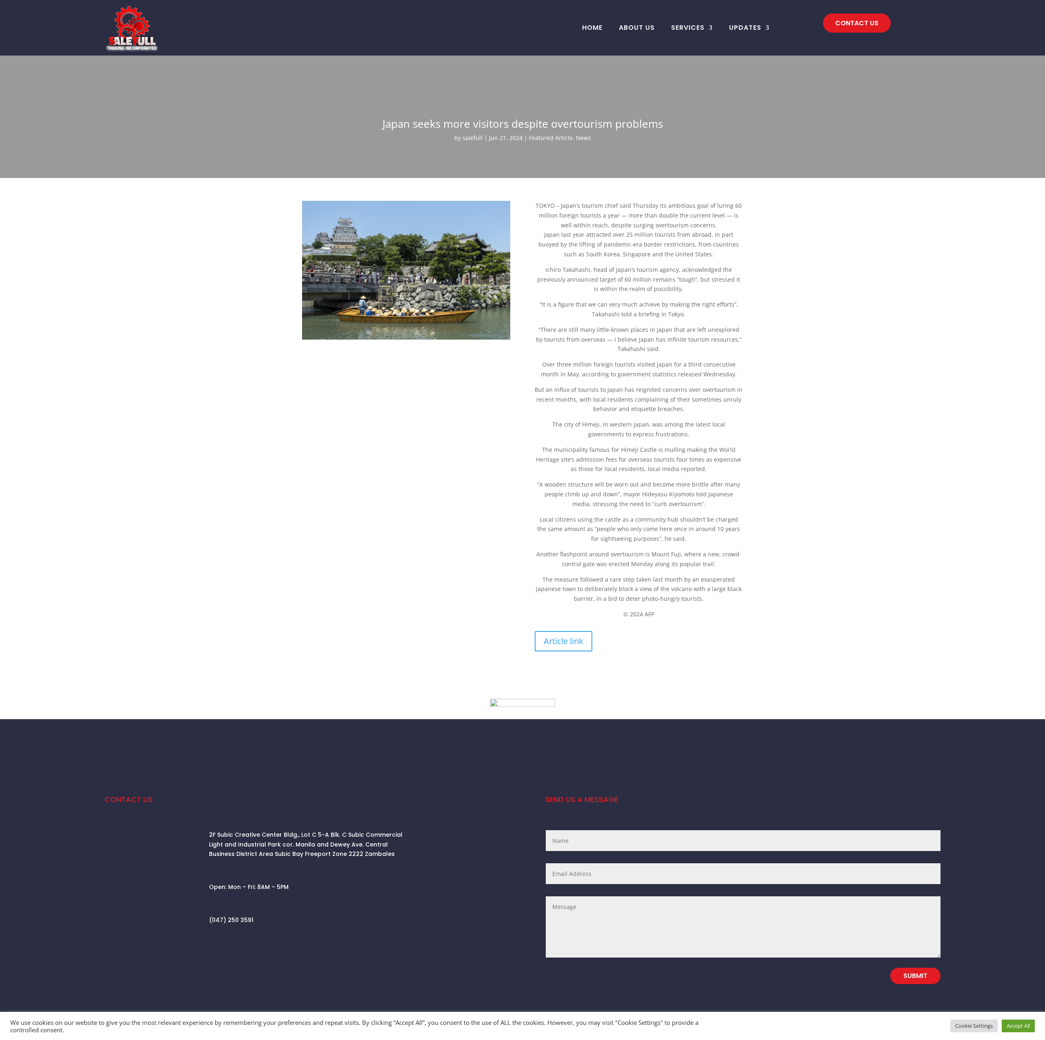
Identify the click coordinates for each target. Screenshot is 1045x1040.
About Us (637, 27)
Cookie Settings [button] (974, 1025)
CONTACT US (856, 23)
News (583, 138)
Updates (745, 27)
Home (592, 27)
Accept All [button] (1018, 1025)
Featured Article (551, 138)
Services (688, 27)
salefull (472, 138)
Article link (563, 641)
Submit (915, 975)
